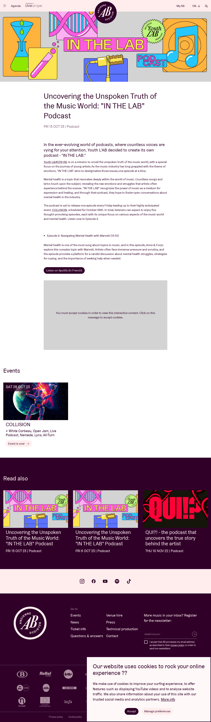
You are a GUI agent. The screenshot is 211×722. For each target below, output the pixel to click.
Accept (131, 711)
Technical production (122, 629)
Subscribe (194, 634)
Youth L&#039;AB (55, 162)
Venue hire (114, 615)
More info (168, 699)
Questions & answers (87, 636)
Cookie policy (75, 716)
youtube (105, 581)
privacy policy (177, 645)
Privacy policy (56, 716)
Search (206, 6)
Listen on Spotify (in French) (64, 270)
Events (76, 615)
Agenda (16, 6)
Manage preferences (157, 711)
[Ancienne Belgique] (105, 12)
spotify (117, 581)
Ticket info (78, 629)
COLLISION (59, 210)
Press (110, 622)
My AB (180, 6)
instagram (82, 581)
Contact (112, 636)
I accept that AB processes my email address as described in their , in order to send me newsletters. (173, 645)
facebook (94, 581)
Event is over (16, 443)
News (75, 622)
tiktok (129, 581)
